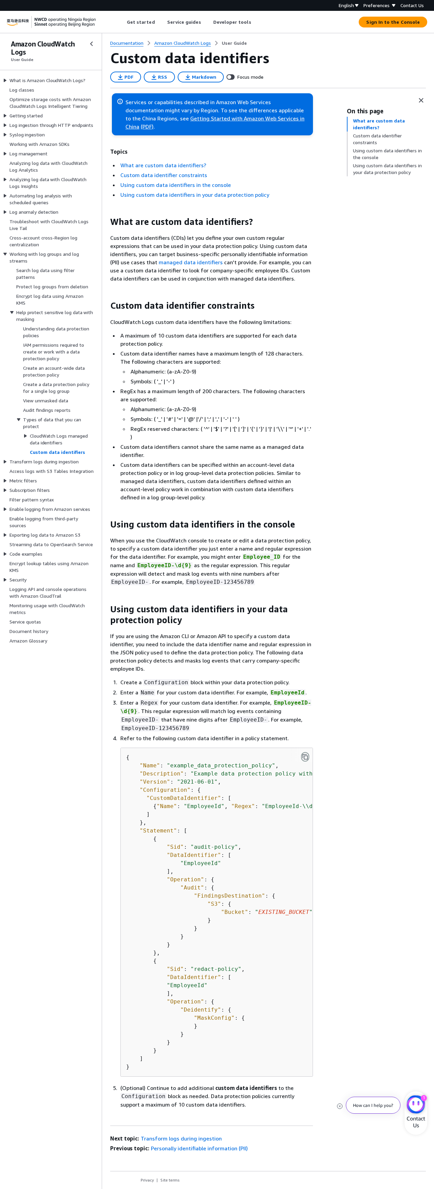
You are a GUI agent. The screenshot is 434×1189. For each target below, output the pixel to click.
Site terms (170, 1180)
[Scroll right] (256, 22)
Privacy (147, 1180)
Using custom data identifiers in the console (175, 184)
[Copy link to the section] (105, 221)
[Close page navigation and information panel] (421, 100)
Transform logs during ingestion (181, 1138)
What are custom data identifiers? (163, 165)
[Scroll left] (121, 22)
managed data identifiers (191, 262)
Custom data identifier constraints (163, 175)
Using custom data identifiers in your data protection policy (194, 194)
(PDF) (147, 126)
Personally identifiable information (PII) (199, 1148)
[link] (234, 43)
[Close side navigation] (91, 43)
